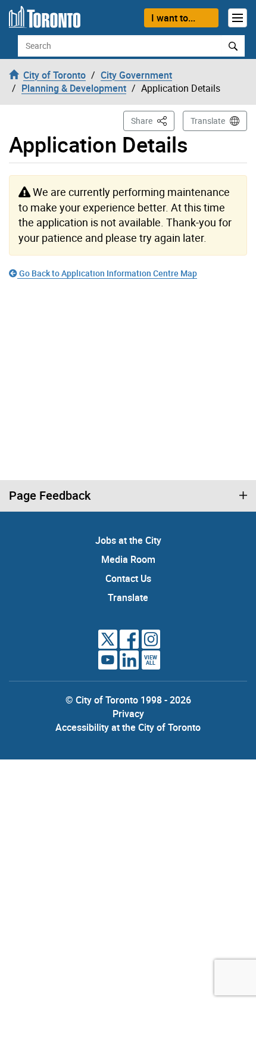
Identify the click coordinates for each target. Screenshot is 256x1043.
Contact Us (128, 578)
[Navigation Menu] (237, 17)
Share (152, 120)
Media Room (128, 559)
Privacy (128, 713)
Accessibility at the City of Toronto (128, 727)
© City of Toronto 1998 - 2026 (128, 699)
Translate (208, 120)
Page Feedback (49, 495)
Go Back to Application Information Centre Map (107, 273)
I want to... (173, 17)
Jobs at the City (128, 540)
